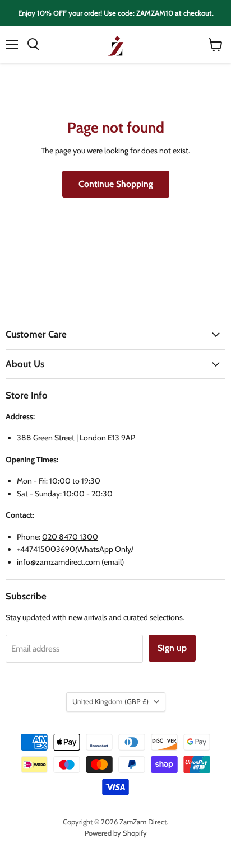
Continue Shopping (115, 184)
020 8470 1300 (70, 537)
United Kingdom (110, 701)
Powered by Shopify (116, 832)
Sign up (172, 648)
